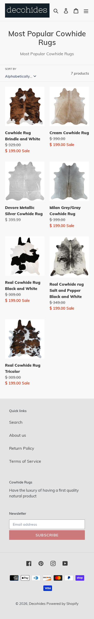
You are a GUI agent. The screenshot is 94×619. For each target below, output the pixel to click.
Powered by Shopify (62, 603)
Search (16, 422)
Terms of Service (25, 461)
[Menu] (86, 10)
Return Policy (21, 448)
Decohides (37, 603)
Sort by (10, 69)
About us (17, 435)
